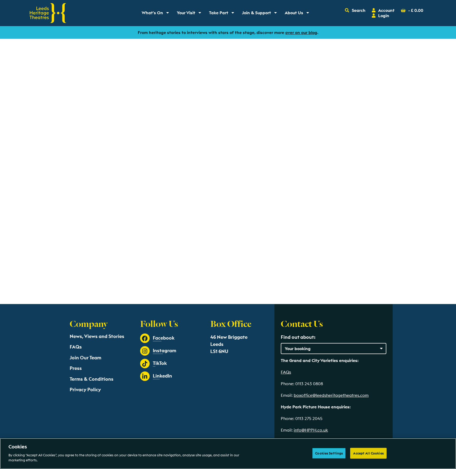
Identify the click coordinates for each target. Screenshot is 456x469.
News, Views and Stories (97, 336)
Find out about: (298, 337)
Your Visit (191, 14)
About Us (298, 14)
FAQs (76, 347)
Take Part (223, 14)
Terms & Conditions (91, 379)
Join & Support (260, 14)
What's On (157, 14)
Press (76, 368)
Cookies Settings (329, 453)
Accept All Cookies (368, 453)
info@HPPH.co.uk (311, 430)
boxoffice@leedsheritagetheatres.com (331, 395)
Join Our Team (85, 358)
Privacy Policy (85, 389)
